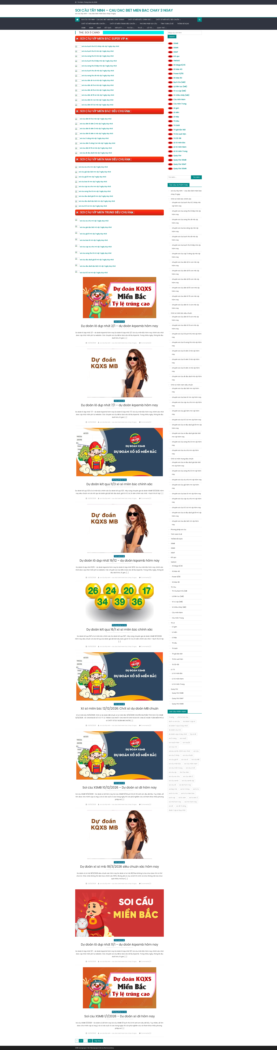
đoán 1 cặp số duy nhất (177, 810)
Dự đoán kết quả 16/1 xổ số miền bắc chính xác (119, 630)
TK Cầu (130, 28)
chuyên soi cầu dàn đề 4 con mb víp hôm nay (185, 264)
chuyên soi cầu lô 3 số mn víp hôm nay (186, 420)
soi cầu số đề (190, 768)
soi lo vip (172, 798)
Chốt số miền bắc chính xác (139, 19)
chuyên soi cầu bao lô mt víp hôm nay (186, 494)
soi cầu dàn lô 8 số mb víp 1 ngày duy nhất (95, 119)
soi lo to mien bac (188, 793)
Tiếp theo (97, 1041)
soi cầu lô (184, 759)
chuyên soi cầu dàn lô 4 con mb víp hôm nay (185, 306)
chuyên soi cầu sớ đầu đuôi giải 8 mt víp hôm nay (186, 514)
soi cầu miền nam (190, 764)
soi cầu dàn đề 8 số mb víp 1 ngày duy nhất (98, 90)
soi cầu (196, 751)
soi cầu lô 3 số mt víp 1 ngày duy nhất (94, 273)
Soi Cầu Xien (184, 772)
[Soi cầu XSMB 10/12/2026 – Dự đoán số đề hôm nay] (119, 755)
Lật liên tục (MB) (180, 86)
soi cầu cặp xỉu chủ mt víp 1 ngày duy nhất (96, 247)
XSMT (99, 28)
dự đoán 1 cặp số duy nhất (178, 726)
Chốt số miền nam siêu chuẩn (93, 24)
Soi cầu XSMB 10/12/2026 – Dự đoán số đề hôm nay (119, 788)
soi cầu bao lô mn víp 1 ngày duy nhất (93, 182)
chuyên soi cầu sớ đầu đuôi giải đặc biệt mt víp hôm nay (186, 464)
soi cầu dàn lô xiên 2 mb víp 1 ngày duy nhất (96, 124)
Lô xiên (176, 112)
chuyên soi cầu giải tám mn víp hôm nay (185, 412)
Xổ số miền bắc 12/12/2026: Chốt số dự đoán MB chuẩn (119, 709)
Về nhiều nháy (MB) (181, 95)
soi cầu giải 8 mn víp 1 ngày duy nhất (92, 177)
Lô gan (176, 108)
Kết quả (108, 28)
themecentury (109, 1048)
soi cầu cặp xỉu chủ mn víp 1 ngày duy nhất (95, 186)
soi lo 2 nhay (185, 789)
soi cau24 (186, 742)
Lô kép (176, 116)
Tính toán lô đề (167, 24)
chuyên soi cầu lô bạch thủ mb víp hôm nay (186, 335)
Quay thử (161, 28)
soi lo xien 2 (193, 798)
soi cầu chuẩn (188, 755)
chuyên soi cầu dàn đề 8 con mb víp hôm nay (185, 281)
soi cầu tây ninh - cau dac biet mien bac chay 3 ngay (118, 343)
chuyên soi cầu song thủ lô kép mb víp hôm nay (186, 213)
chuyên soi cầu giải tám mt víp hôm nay (185, 486)
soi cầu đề (172, 785)
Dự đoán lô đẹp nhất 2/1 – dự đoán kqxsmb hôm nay (119, 326)
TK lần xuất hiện (179, 134)
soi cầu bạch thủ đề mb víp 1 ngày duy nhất (98, 71)
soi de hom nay (185, 785)
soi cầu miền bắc (175, 764)
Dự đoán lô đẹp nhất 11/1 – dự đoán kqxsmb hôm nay (119, 945)
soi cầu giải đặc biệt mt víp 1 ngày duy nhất (96, 227)
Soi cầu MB (195, 759)
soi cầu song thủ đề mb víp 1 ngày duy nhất (98, 75)
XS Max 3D (177, 78)
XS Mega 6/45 (179, 65)
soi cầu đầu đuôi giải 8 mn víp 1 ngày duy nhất (96, 196)
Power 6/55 (178, 73)
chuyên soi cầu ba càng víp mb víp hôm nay (185, 230)
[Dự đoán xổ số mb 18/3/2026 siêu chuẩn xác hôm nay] (119, 834)
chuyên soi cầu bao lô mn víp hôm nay (186, 397)
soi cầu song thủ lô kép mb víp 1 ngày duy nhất (99, 66)
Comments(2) (146, 343)
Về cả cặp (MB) (179, 91)
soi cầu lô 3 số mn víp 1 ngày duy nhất (93, 206)
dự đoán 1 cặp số (189, 721)
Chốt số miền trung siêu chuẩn (122, 24)
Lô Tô (149, 28)
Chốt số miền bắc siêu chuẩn (167, 19)
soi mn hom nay (190, 802)
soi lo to (196, 789)
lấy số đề (193, 734)
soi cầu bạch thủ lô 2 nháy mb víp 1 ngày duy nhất (100, 46)
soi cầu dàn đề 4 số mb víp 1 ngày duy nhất (98, 80)
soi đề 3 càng (181, 806)
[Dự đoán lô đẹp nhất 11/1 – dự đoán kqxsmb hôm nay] (119, 913)
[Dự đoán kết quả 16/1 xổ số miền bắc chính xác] (119, 602)
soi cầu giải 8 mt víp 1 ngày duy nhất (93, 234)
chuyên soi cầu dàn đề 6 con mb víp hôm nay (185, 272)
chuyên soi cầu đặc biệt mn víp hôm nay (185, 390)
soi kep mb (173, 789)
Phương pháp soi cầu (148, 24)
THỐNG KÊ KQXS (183, 24)
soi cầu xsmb (173, 781)
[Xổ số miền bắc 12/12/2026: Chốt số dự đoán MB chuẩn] (119, 676)
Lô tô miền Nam (179, 147)
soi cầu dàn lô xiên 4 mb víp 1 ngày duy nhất (96, 133)
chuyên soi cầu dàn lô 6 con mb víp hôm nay (185, 318)
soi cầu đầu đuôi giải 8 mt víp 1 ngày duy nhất (97, 260)
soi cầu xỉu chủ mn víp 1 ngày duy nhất (93, 167)
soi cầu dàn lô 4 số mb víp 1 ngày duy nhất (97, 100)
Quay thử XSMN (179, 168)
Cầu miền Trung (179, 104)
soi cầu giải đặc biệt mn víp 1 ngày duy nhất (95, 172)
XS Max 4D (177, 69)
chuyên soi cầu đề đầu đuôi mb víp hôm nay (187, 378)
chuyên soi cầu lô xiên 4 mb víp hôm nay (186, 369)
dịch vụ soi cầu (174, 721)
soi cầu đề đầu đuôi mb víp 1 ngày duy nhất (96, 153)
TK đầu (176, 121)
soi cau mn (173, 747)
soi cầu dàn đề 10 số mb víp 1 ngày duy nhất (98, 95)
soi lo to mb (173, 793)
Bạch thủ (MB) (179, 82)
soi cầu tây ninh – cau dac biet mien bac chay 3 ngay (124, 10)
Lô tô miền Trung (180, 151)
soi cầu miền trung (175, 768)
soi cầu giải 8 (173, 759)
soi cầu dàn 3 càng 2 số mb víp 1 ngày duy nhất (97, 143)
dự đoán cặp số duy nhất (178, 734)
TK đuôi (176, 125)
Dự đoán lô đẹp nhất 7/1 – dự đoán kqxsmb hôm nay (119, 405)
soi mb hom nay (175, 802)
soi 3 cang (172, 738)
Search (172, 37)
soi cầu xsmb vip (188, 781)
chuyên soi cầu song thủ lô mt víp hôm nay (186, 472)
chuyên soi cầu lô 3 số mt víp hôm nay (186, 507)
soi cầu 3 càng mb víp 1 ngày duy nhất (94, 138)
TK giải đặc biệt (179, 129)
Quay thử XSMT (179, 164)
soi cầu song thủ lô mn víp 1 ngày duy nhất (95, 191)
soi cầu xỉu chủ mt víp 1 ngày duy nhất (94, 221)
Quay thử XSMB (179, 160)
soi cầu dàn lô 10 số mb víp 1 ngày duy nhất (96, 148)
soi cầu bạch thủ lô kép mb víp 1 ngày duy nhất (99, 61)
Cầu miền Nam (179, 99)
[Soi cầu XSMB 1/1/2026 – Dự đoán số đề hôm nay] (119, 987)
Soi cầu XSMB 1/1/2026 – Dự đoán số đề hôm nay (119, 1016)
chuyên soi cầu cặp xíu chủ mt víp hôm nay (186, 500)
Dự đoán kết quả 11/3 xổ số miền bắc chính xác (119, 484)
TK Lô (140, 28)
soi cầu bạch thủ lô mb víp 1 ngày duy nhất (98, 51)
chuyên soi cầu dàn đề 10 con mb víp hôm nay (186, 289)
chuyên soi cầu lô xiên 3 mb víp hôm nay (185, 361)
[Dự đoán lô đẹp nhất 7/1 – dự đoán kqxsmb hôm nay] (119, 373)
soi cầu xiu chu (174, 776)
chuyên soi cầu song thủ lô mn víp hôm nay (187, 443)
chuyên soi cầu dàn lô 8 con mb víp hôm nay (185, 327)
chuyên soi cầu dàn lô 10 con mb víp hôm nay (185, 298)
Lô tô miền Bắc (179, 142)
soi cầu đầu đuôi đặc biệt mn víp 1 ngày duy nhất (97, 201)
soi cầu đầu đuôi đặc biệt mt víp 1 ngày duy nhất (98, 266)
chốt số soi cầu (182, 717)
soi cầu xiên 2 (188, 776)
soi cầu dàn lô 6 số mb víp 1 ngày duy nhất (97, 105)
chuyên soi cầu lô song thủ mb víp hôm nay (187, 344)
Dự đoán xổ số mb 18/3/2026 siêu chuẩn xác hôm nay (119, 867)
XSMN (91, 28)
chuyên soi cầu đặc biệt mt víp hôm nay (185, 523)
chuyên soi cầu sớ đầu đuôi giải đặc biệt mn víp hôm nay (186, 435)
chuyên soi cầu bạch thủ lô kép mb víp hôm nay (186, 247)
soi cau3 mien (174, 742)
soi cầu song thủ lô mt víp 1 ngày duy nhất (95, 253)
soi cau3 (183, 738)
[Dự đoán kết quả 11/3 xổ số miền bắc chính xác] (119, 452)
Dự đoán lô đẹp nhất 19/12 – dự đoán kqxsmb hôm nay (119, 561)
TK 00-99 (177, 138)
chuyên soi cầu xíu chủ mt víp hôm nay (187, 480)
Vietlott (118, 28)
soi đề (171, 806)
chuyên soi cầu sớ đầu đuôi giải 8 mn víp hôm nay (187, 426)
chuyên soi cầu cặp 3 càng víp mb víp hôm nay (186, 255)
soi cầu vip (172, 772)
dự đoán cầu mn (175, 730)
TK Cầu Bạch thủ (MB (179, 591)
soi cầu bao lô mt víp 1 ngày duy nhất (94, 240)
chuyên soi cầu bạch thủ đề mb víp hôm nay (185, 238)
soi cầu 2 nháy (174, 755)
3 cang (171, 717)
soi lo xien (182, 798)
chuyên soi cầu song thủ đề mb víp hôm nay (185, 221)
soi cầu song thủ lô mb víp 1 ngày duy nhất (98, 56)
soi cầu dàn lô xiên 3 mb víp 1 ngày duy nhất (96, 128)
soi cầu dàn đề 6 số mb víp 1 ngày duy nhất (98, 85)
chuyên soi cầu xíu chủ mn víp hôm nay (185, 452)
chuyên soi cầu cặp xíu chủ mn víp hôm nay (187, 404)
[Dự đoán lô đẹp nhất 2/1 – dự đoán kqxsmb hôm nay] (119, 297)
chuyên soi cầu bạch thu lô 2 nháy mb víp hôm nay (186, 204)
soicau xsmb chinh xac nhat (179, 751)
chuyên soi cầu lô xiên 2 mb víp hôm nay (185, 352)
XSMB (83, 28)
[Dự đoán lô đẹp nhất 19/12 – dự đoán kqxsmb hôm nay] (119, 528)
